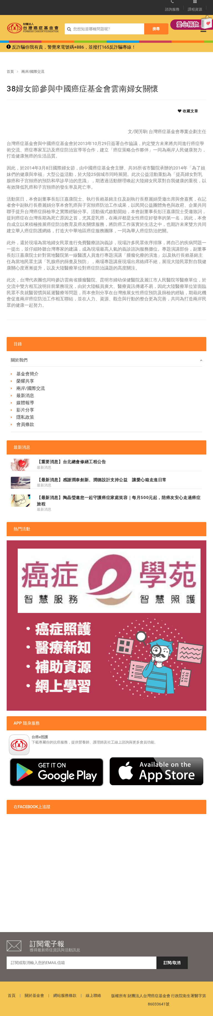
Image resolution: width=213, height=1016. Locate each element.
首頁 (10, 71)
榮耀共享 (25, 381)
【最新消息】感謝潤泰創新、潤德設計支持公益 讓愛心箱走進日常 (102, 479)
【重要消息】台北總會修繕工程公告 (71, 461)
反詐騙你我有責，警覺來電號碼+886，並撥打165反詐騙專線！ (73, 47)
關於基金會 (34, 995)
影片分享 (25, 410)
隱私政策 (25, 417)
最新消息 (25, 395)
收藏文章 (190, 111)
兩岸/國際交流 (32, 71)
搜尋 (156, 29)
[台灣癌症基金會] (33, 28)
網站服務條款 (65, 995)
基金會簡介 (27, 373)
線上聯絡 (93, 995)
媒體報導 (25, 402)
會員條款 (25, 424)
